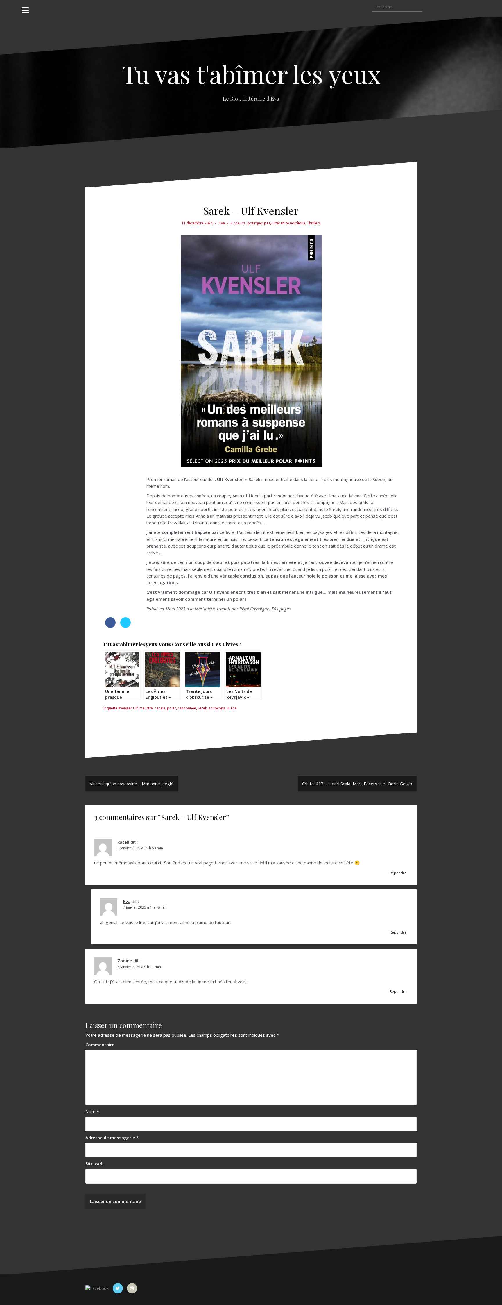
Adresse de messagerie (112, 1137)
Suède (232, 708)
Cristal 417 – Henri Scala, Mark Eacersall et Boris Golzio (357, 783)
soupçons (217, 708)
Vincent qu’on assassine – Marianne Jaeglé (131, 783)
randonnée (187, 708)
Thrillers (313, 223)
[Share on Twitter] (125, 626)
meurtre (146, 708)
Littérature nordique (288, 223)
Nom (92, 1111)
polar (171, 708)
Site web (94, 1163)
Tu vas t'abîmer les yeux (251, 73)
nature (160, 708)
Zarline (124, 960)
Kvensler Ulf (128, 708)
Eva (222, 223)
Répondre (398, 872)
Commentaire (99, 1044)
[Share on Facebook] (110, 626)
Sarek (202, 708)
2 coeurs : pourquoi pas (250, 223)
